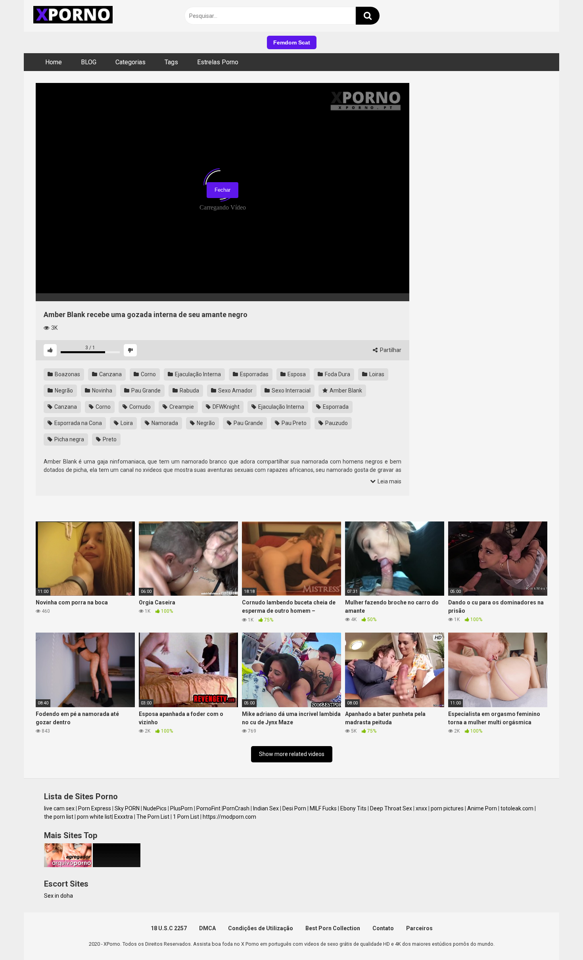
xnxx (421, 808)
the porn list (58, 817)
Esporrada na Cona (77, 423)
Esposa (296, 374)
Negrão (63, 390)
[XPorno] (74, 16)
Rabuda (188, 390)
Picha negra (68, 439)
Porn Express (94, 808)
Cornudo (139, 407)
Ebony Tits (353, 808)
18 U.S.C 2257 (169, 928)
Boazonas (67, 374)
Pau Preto (293, 423)
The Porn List (152, 817)
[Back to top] (556, 936)
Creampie (181, 407)
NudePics (155, 808)
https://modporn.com (229, 817)
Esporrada (335, 407)
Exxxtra (123, 817)
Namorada (164, 423)
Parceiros (419, 928)
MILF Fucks (323, 808)
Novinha (101, 390)
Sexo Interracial (290, 390)
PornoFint (208, 808)
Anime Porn (482, 808)
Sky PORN (127, 808)
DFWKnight (225, 407)
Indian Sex (266, 808)
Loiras (376, 374)
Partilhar (390, 350)
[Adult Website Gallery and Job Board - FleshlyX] (116, 865)
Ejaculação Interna (197, 374)
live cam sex (59, 808)
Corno (148, 374)
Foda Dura (337, 374)
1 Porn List (186, 817)
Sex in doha (58, 896)
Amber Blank (345, 390)
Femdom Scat (291, 42)
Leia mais (388, 481)
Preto (109, 439)
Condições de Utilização (260, 928)
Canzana (110, 374)
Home (53, 62)
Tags (171, 62)
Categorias (130, 62)
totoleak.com (517, 808)
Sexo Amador (235, 390)
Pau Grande (145, 390)
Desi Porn (294, 808)
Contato (383, 928)
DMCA (207, 928)
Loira (126, 423)
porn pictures (447, 808)
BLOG (88, 62)
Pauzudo (336, 423)
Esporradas (253, 374)
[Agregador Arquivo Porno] (68, 865)
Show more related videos (291, 754)
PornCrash (236, 808)
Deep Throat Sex (391, 808)
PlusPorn (181, 808)
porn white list (94, 817)
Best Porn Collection (332, 928)
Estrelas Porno (217, 62)
